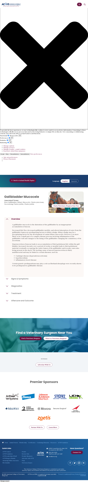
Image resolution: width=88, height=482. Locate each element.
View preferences (14, 154)
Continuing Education (43, 442)
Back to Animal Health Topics (23, 180)
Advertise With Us (44, 365)
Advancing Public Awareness (11, 460)
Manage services (9, 147)
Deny (7, 154)
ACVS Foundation (63, 442)
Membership (23, 442)
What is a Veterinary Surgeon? (56, 338)
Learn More (53, 427)
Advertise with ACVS (28, 458)
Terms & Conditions (64, 474)
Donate (24, 451)
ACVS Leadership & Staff (10, 456)
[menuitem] (65, 181)
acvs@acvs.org (53, 456)
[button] (44, 65)
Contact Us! (77, 452)
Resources (54, 442)
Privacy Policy (75, 474)
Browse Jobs (25, 454)
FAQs (23, 460)
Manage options (8, 146)
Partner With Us (37, 427)
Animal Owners (13, 442)
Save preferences (25, 154)
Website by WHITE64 (83, 474)
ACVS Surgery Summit (9, 458)
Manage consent (5, 481)
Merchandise (6, 463)
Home (6, 442)
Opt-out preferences (10, 157)
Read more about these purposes (14, 151)
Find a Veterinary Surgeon (30, 338)
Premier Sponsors (27, 456)
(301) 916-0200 (53, 452)
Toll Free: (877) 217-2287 (55, 454)
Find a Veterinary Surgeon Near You (66, 206)
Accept (2, 154)
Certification (31, 442)
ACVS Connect (7, 451)
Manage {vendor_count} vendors (14, 149)
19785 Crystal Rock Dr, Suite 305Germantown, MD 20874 (58, 449)
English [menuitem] (65, 181)
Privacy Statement (9, 159)
